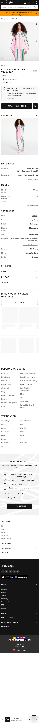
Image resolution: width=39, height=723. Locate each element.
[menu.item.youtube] (6, 571)
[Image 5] (10, 58)
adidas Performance (27, 421)
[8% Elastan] (36, 168)
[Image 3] (6, 58)
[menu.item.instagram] (10, 571)
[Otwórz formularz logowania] (25, 2)
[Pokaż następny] (36, 41)
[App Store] (7, 577)
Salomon (4, 439)
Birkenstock (5, 443)
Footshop (4, 373)
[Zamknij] (36, 13)
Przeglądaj (10, 98)
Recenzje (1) (6, 266)
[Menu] (2, 2)
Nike (2, 424)
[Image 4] (8, 58)
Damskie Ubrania (7, 384)
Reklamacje (5, 599)
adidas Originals (32, 253)
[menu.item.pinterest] (18, 571)
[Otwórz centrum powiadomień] (29, 2)
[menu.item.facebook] (3, 571)
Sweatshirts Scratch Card (27, 406)
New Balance (5, 432)
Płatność (4, 592)
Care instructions (32, 179)
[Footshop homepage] (10, 2)
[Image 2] (4, 58)
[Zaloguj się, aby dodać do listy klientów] (35, 106)
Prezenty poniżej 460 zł (9, 403)
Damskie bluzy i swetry (28, 377)
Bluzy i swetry (6, 377)
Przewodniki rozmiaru (8, 602)
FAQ (2, 605)
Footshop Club (30, 466)
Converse (23, 443)
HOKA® (22, 424)
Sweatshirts (24, 401)
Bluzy (3, 392)
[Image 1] (2, 58)
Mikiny (22, 394)
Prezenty (4, 399)
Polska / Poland (21, 650)
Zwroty (4, 283)
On (2, 446)
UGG (22, 435)
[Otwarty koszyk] (36, 2)
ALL (21, 398)
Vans (22, 432)
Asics (3, 435)
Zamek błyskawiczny (30, 245)
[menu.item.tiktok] (14, 571)
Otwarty (31, 719)
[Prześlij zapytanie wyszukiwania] (35, 7)
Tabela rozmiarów (32, 205)
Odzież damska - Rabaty (28, 381)
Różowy (35, 216)
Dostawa (5, 277)
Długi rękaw (33, 228)
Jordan (3, 428)
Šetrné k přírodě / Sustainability (26, 389)
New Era (23, 428)
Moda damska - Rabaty (28, 373)
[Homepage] (19, 566)
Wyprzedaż (5, 388)
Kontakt (3, 608)
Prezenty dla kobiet (7, 395)
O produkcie (6, 116)
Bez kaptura (33, 234)
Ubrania (4, 381)
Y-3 (21, 439)
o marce (5, 271)
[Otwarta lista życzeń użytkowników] (33, 2)
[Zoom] (36, 24)
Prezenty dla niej (26, 384)
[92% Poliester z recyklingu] (37, 171)
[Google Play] (21, 577)
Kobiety (3, 406)
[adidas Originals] (35, 70)
